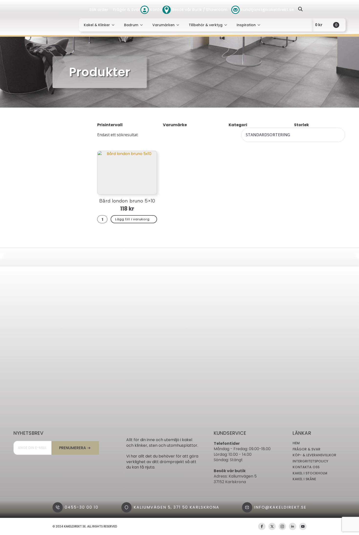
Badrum (131, 24)
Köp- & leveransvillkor (314, 455)
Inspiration (246, 24)
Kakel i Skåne (304, 479)
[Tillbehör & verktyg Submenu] (227, 25)
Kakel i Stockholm (310, 473)
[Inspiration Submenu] (260, 25)
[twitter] (272, 526)
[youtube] (302, 526)
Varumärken (163, 24)
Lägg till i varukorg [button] (132, 219)
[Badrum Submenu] (143, 25)
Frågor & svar (306, 449)
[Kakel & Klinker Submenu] (114, 25)
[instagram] (282, 526)
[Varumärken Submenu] (179, 25)
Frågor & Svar (126, 9)
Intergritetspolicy (310, 461)
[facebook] (261, 526)
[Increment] (105, 219)
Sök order (98, 9)
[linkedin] (292, 526)
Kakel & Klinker (97, 24)
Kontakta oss (306, 467)
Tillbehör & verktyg (205, 24)
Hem (296, 443)
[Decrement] (99, 219)
